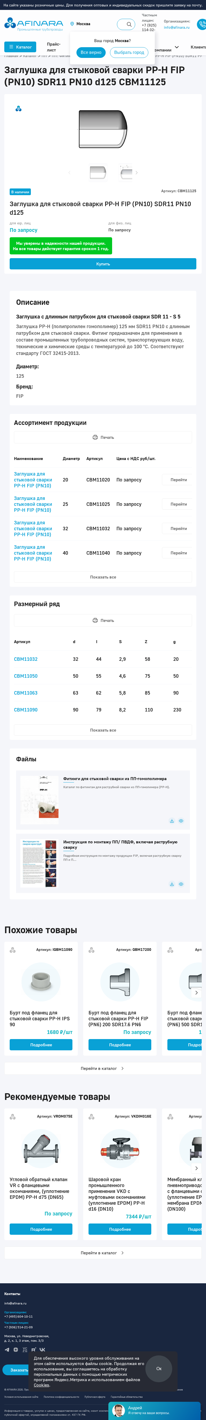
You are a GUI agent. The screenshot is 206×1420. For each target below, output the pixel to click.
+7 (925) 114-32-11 (149, 29)
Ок (158, 1368)
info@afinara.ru (177, 27)
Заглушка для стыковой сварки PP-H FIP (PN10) (33, 479)
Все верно (91, 52)
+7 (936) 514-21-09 (18, 1327)
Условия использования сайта (21, 1396)
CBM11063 (26, 693)
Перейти (179, 479)
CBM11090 (26, 710)
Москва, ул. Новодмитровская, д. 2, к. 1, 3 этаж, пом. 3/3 (26, 1338)
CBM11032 (26, 659)
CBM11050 (26, 676)
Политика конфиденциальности (61, 1396)
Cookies (41, 1385)
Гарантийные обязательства (127, 1396)
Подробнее (41, 1044)
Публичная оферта (94, 1396)
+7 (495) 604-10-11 (18, 1316)
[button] (80, 23)
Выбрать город (129, 52)
